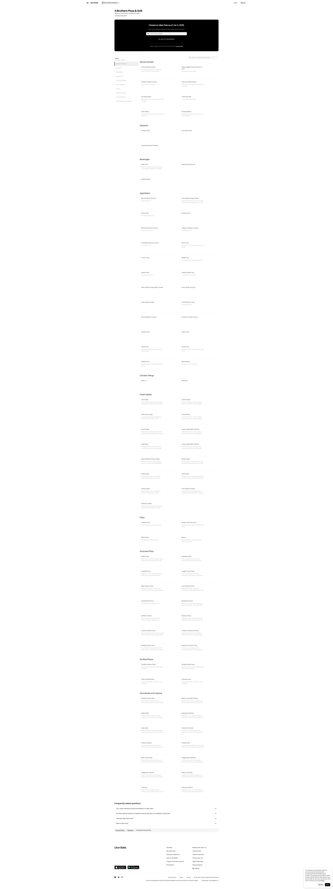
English (197, 868)
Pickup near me (198, 858)
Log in (235, 2)
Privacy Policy (172, 877)
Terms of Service (190, 880)
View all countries (198, 854)
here (323, 880)
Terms (181, 877)
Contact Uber (179, 46)
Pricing (188, 877)
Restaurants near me (199, 847)
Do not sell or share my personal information (206, 877)
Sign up (243, 2)
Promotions (170, 865)
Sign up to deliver (172, 858)
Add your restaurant (173, 854)
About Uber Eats (198, 861)
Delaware (130, 830)
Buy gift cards (171, 851)
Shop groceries (197, 865)
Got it (327, 884)
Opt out (320, 884)
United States (120, 830)
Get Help (169, 847)
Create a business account (175, 861)
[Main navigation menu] (88, 3)
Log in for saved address (167, 39)
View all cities (197, 851)
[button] (166, 808)
